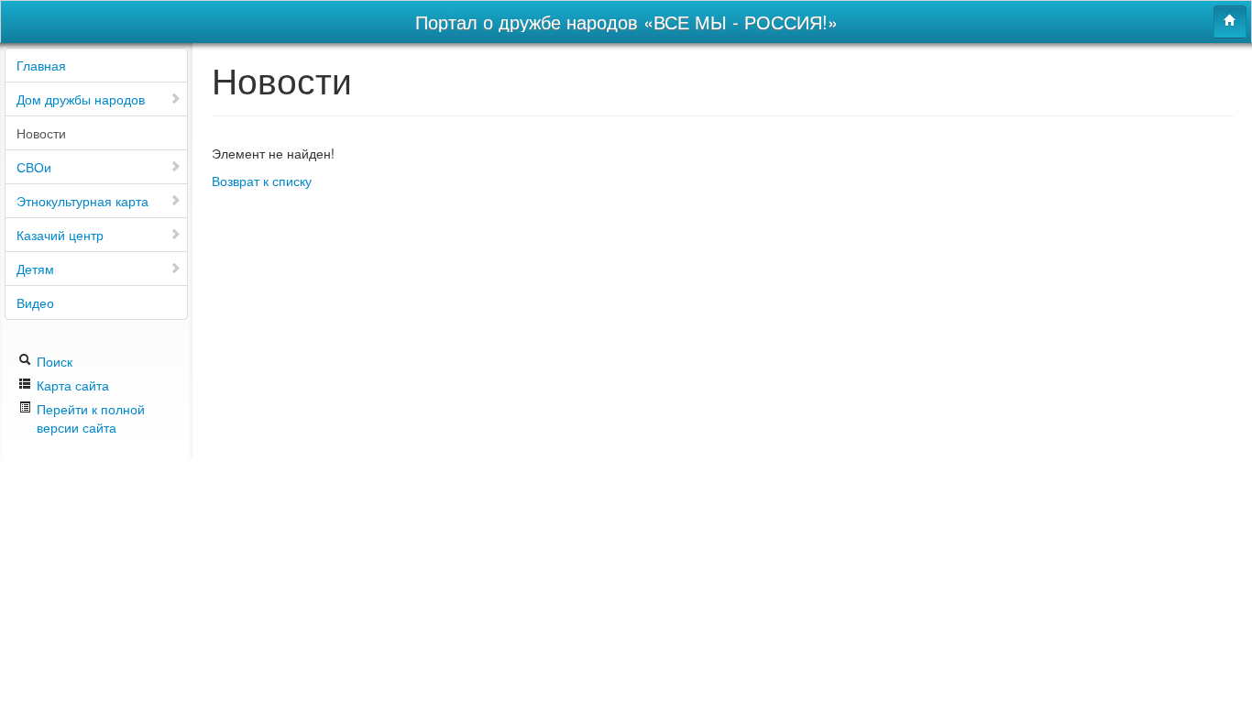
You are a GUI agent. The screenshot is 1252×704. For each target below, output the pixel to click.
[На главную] (1230, 22)
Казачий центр (60, 235)
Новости (41, 133)
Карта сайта (71, 385)
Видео (35, 302)
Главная (41, 65)
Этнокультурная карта (82, 201)
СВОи (33, 167)
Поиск (52, 361)
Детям (35, 268)
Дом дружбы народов (80, 99)
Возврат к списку (262, 180)
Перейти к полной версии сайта (91, 418)
